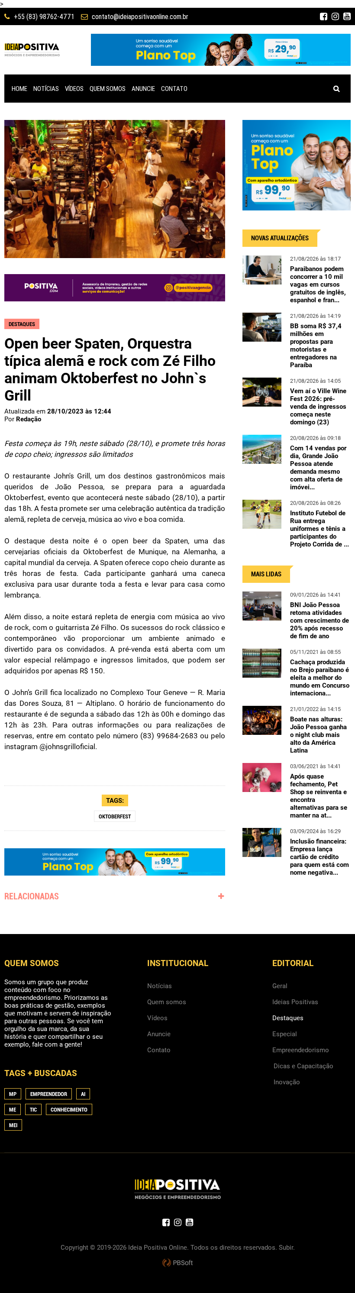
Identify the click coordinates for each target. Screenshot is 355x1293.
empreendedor (48, 1094)
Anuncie (159, 1034)
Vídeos (157, 1018)
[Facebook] (323, 16)
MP (12, 1094)
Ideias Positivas (295, 1002)
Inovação (287, 1082)
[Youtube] (347, 16)
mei (13, 1125)
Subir (286, 1247)
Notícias (159, 986)
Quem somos (166, 1002)
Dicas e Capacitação (303, 1066)
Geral (279, 986)
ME (12, 1109)
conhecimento (69, 1109)
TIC (33, 1109)
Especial (284, 1034)
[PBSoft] (177, 1263)
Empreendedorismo (300, 1050)
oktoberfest (115, 816)
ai (83, 1094)
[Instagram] (335, 16)
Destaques (287, 1018)
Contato (159, 1050)
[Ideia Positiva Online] (32, 49)
